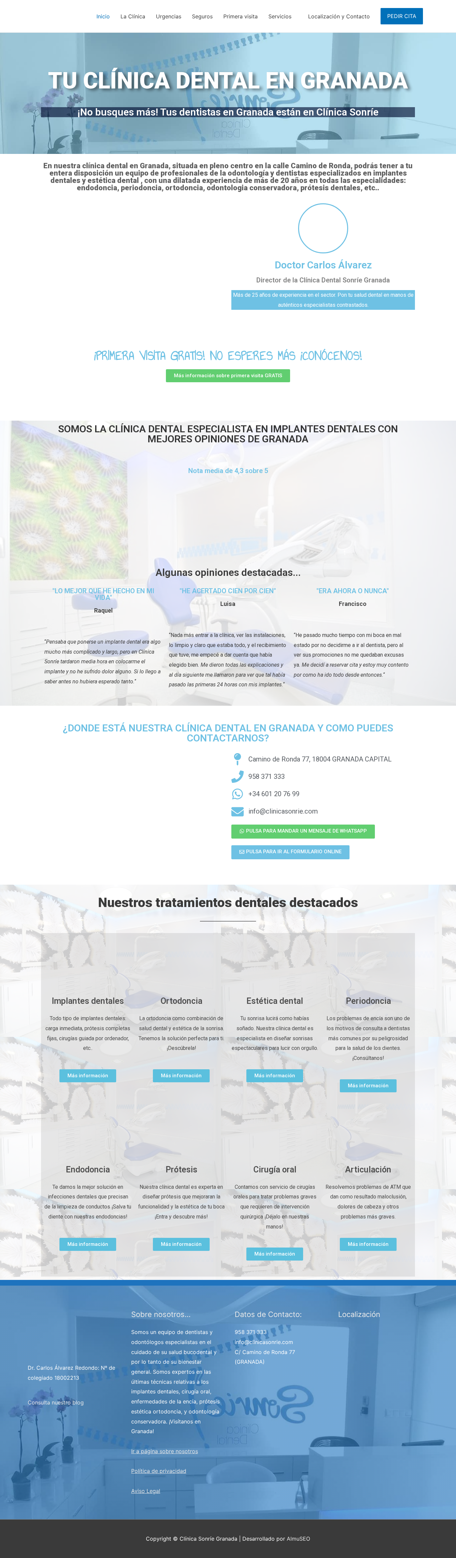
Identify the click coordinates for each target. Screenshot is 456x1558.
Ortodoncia (181, 1001)
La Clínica (133, 16)
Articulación (368, 1169)
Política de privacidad (158, 1471)
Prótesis (181, 1169)
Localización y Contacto (339, 16)
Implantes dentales (88, 1001)
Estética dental (274, 1001)
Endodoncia (88, 1169)
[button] (228, 375)
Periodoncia (368, 1001)
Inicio (103, 16)
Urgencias (168, 16)
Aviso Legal (145, 1491)
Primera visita (240, 16)
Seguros (202, 16)
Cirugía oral (274, 1169)
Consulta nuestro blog (56, 1402)
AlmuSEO (298, 1538)
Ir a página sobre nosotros (164, 1451)
